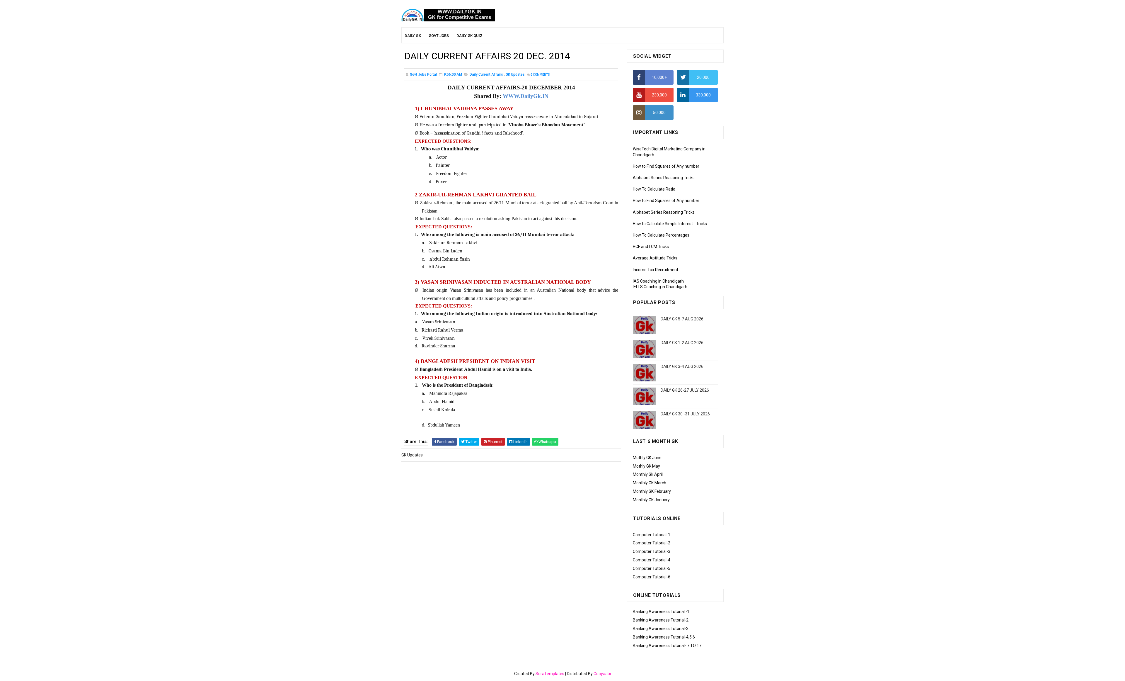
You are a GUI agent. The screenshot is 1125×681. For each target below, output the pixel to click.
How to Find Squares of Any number (666, 166)
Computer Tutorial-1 (651, 534)
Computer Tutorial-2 (651, 543)
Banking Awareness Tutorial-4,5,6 (664, 637)
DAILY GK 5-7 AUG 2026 (682, 319)
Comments (540, 74)
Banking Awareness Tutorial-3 (660, 628)
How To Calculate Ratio (654, 189)
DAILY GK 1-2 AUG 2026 (682, 342)
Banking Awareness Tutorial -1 (661, 611)
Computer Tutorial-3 (651, 551)
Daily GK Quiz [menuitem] (469, 35)
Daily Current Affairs (486, 74)
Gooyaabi (602, 673)
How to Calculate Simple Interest (663, 223)
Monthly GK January (651, 499)
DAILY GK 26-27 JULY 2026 (685, 390)
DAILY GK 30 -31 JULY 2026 (685, 414)
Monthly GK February (652, 491)
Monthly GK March (649, 482)
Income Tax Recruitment (655, 269)
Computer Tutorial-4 (651, 560)
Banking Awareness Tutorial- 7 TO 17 (667, 645)
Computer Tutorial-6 (651, 577)
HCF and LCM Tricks (651, 246)
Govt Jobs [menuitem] (439, 35)
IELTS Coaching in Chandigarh (660, 286)
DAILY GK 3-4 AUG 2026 (682, 366)
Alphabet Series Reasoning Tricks (664, 177)
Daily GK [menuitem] (413, 35)
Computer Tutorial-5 (651, 568)
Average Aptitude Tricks (655, 258)
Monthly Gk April (648, 474)
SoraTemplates (550, 673)
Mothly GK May (646, 466)
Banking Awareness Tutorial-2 (660, 620)
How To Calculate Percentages (661, 235)
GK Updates (515, 74)
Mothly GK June (647, 457)
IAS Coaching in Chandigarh (658, 281)
